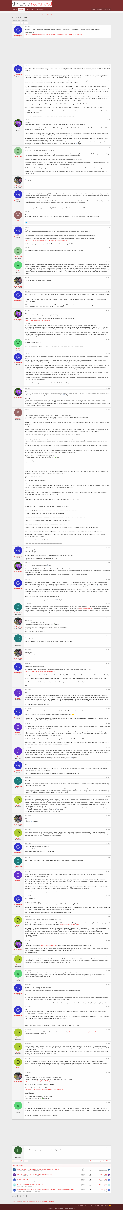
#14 (109, 339)
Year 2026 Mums (32, 1186)
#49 (109, 1102)
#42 (109, 970)
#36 (109, 857)
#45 (109, 1029)
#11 (109, 277)
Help (102, 1205)
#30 (109, 762)
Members (40, 9)
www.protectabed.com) (86, 608)
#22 (109, 618)
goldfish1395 (16, 20)
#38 (109, 896)
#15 (109, 354)
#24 (109, 649)
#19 (109, 562)
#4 (109, 147)
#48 (109, 1072)
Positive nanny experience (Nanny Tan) (30, 1184)
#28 (109, 723)
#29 (109, 748)
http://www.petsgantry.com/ (48, 945)
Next (25, 23)
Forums (21, 9)
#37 (109, 871)
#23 (109, 635)
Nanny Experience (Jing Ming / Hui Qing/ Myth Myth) (34, 1174)
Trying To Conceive (36, 1181)
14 (21, 23)
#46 (109, 1043)
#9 (109, 247)
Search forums (22, 12)
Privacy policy (96, 1205)
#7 (109, 211)
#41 (109, 956)
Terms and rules (88, 1205)
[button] (34, 9)
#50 (109, 1147)
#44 (109, 1006)
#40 (109, 940)
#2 (109, 66)
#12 (109, 291)
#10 (109, 262)
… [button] (19, 23)
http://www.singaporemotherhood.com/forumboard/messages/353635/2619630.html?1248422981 (54, 34)
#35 (109, 843)
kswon (18, 1175)
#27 (109, 708)
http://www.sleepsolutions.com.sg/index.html (82, 1032)
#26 (109, 689)
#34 (109, 829)
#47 (109, 1058)
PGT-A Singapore (22, 1179)
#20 (109, 579)
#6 (109, 191)
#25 (109, 663)
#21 (109, 603)
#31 (109, 777)
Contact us (80, 1205)
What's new (30, 9)
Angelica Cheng (21, 1181)
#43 (109, 984)
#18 (109, 547)
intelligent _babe (21, 1170)
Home (15, 9)
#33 (109, 815)
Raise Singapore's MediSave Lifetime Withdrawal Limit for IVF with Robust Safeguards (45, 1189)
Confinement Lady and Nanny (34, 1175)
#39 (109, 916)
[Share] (107, 26)
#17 (109, 409)
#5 (109, 177)
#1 (109, 26)
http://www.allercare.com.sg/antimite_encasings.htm (40, 671)
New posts (14, 12)
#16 (109, 388)
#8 (109, 227)
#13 (109, 310)
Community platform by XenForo (61, 1208)
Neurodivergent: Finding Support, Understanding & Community (38, 1169)
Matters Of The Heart (37, 1170)
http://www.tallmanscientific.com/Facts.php (37, 320)
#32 (109, 796)
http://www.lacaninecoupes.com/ (69, 924)
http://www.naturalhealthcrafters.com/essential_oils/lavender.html (44, 1089)
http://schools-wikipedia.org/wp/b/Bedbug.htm (38, 1081)
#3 (109, 120)
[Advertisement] (61, 50)
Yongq (18, 1186)
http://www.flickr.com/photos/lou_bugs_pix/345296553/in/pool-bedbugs (46, 240)
